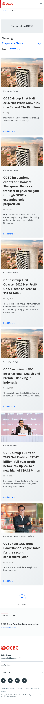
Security (3, 692)
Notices (26, 688)
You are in (5, 658)
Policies (19, 688)
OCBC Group (5, 11)
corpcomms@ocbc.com (8, 628)
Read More (8, 131)
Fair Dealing (35, 688)
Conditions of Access (7, 688)
